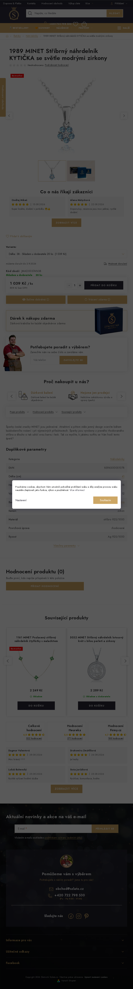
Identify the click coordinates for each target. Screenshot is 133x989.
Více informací (77, 490)
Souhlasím (105, 500)
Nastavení (21, 500)
